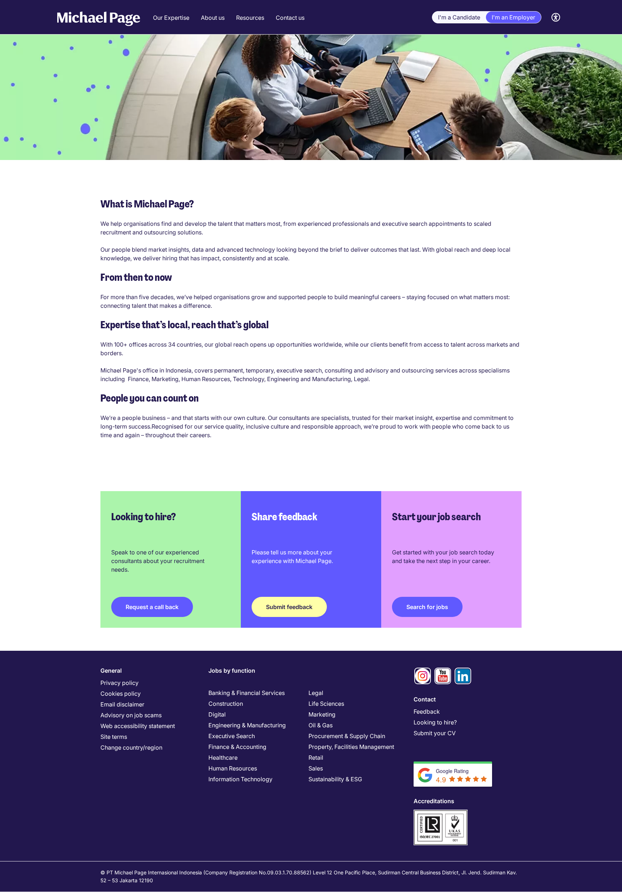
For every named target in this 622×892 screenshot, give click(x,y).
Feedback (427, 711)
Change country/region (131, 747)
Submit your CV (435, 733)
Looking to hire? (435, 722)
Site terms (113, 736)
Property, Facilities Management (351, 746)
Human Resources (232, 768)
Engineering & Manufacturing (247, 725)
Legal (315, 692)
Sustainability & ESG (335, 779)
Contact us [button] (290, 17)
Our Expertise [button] (171, 17)
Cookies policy (120, 693)
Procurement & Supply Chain (346, 736)
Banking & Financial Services (246, 692)
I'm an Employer (513, 17)
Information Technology (240, 779)
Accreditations (434, 801)
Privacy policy (119, 682)
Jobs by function (231, 670)
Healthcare (223, 757)
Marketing (321, 714)
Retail (315, 757)
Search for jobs (427, 606)
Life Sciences (326, 703)
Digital (217, 714)
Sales (315, 768)
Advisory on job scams (131, 715)
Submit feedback (289, 606)
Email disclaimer (122, 704)
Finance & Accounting (237, 746)
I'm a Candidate (459, 17)
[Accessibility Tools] (556, 17)
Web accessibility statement (137, 725)
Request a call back (152, 606)
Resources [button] (250, 17)
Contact (425, 699)
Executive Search (231, 736)
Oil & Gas (320, 725)
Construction (225, 703)
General (111, 670)
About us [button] (213, 17)
